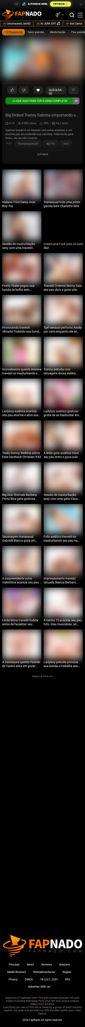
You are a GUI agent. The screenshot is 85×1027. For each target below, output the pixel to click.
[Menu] (80, 15)
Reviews (46, 964)
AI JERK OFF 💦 (48, 23)
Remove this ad (42, 676)
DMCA (29, 979)
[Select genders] (58, 15)
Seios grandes (36, 32)
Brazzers (64, 964)
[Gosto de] (12, 90)
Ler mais (42, 154)
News (30, 964)
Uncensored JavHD (17, 23)
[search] (72, 15)
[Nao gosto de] (24, 90)
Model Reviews (16, 972)
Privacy (12, 979)
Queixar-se (55, 91)
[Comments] (73, 90)
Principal (14, 964)
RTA (67, 979)
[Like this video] (38, 90)
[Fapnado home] (42, 956)
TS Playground (13, 32)
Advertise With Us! (39, 986)
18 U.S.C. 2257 (49, 979)
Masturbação (58, 32)
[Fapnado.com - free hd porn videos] (21, 15)
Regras (67, 972)
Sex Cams (74, 23)
